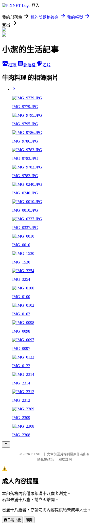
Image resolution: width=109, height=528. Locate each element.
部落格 (30, 65)
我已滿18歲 (12, 520)
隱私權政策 (45, 459)
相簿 (12, 65)
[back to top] (6, 444)
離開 (29, 520)
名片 (47, 65)
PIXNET (36, 454)
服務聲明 (65, 459)
